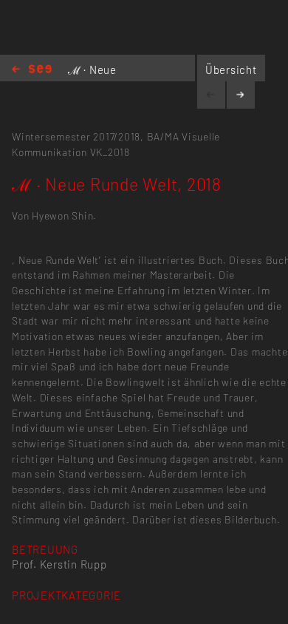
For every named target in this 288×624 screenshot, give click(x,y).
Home (32, 69)
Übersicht (231, 69)
